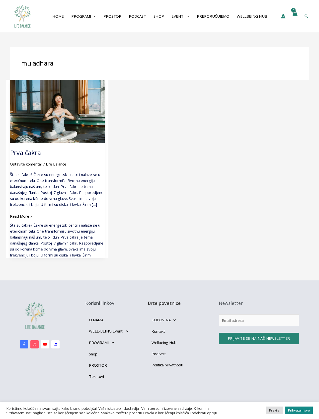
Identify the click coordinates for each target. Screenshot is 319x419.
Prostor (112, 16)
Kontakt (158, 331)
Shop (159, 16)
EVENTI (178, 16)
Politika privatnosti (167, 364)
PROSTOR (98, 365)
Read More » (21, 216)
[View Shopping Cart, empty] (295, 16)
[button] (306, 16)
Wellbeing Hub (252, 16)
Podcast (137, 16)
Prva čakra (25, 152)
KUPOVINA (161, 319)
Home (58, 16)
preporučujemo (213, 16)
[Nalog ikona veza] (283, 16)
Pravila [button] (274, 410)
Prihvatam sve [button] (299, 410)
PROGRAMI (81, 16)
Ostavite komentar (26, 164)
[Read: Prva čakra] (57, 110)
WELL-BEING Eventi (106, 331)
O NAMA (96, 319)
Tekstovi (96, 376)
